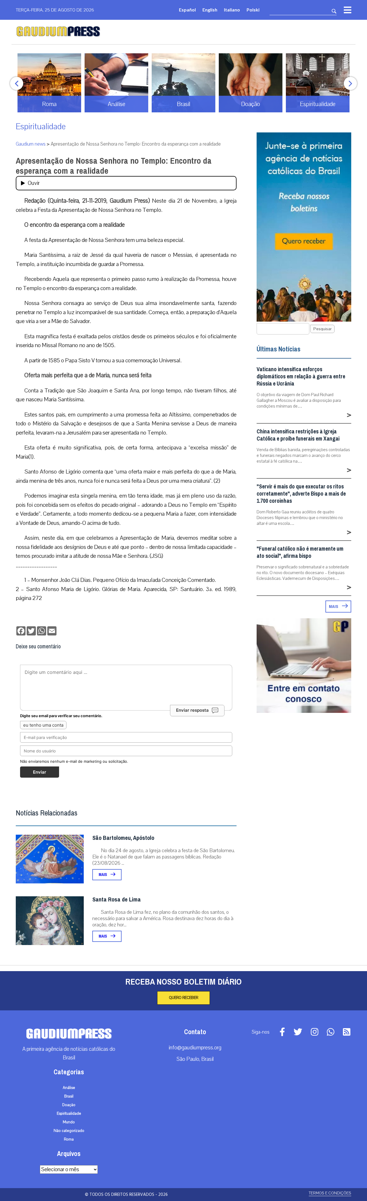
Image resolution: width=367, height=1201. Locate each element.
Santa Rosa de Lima (116, 899)
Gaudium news (31, 144)
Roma (69, 1139)
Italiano (232, 9)
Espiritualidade (41, 126)
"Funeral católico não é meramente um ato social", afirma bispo (300, 552)
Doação (68, 1105)
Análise (69, 1087)
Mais (103, 874)
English (209, 9)
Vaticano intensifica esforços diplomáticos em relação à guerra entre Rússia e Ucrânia (301, 376)
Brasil (68, 1096)
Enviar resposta (192, 710)
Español (187, 9)
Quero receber (183, 997)
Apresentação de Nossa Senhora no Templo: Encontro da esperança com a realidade (114, 166)
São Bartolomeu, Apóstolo (123, 838)
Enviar (39, 772)
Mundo (69, 1122)
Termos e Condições (330, 1193)
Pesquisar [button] (322, 329)
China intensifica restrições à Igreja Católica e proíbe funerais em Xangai (298, 435)
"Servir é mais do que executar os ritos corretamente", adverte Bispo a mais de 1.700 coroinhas (301, 493)
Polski (253, 9)
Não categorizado (69, 1130)
